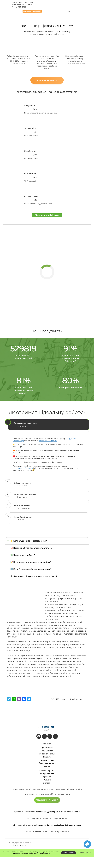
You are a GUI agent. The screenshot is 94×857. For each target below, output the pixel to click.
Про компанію (47, 748)
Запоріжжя (41, 812)
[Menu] (90, 5)
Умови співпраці (47, 754)
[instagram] (55, 736)
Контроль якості (47, 760)
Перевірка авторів (47, 763)
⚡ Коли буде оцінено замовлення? (28, 541)
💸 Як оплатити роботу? (22, 555)
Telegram (29, 468)
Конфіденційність (47, 774)
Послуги (47, 757)
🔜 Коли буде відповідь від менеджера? (30, 569)
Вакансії (47, 780)
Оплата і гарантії (47, 771)
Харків (55, 812)
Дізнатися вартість (47, 80)
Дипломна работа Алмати (36, 832)
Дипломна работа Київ (59, 832)
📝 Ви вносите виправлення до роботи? (31, 562)
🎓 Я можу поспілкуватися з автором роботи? (33, 576)
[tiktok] (44, 736)
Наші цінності (47, 751)
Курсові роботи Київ (58, 818)
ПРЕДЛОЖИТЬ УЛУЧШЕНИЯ (47, 800)
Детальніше (83, 853)
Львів (61, 812)
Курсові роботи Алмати (37, 818)
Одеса (49, 812)
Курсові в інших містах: (24, 812)
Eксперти (47, 783)
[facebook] (49, 736)
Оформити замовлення (32, 11)
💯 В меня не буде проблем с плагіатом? (31, 548)
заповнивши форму (48, 441)
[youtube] (38, 736)
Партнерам (47, 777)
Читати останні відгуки (47, 215)
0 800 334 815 (48, 727)
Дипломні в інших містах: (24, 825)
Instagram (18, 468)
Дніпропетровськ (72, 812)
